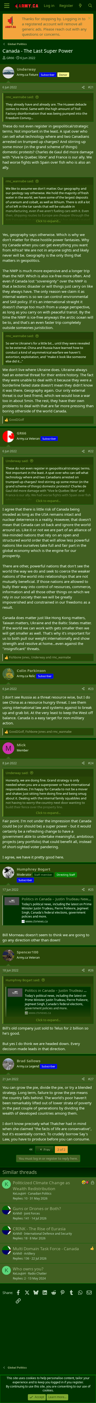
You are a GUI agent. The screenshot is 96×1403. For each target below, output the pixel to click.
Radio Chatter (37, 1273)
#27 (91, 1079)
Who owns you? (28, 1269)
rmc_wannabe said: (20, 97)
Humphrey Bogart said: (23, 980)
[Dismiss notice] (89, 18)
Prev (46, 1149)
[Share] (83, 87)
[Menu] (7, 6)
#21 (91, 87)
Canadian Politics (39, 1193)
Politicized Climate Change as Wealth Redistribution (41, 1185)
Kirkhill (17, 1213)
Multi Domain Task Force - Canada (46, 1248)
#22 (91, 451)
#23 (91, 689)
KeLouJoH (19, 1193)
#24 (91, 763)
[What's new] (80, 5)
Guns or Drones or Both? (37, 1208)
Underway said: (17, 461)
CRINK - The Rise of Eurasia (39, 1229)
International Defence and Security (48, 1234)
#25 (91, 890)
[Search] (90, 5)
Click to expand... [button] (48, 221)
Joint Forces (32, 1213)
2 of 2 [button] (61, 1149)
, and (40, 657)
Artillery (29, 1253)
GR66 (10, 58)
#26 (91, 970)
